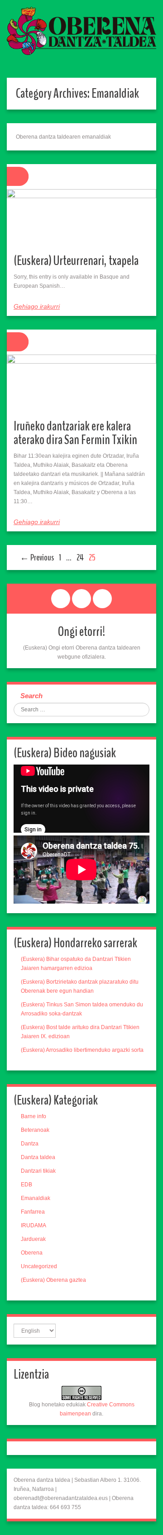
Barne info (33, 1116)
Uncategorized (39, 1266)
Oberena (32, 1253)
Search (31, 696)
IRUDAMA (33, 1225)
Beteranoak (35, 1130)
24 (80, 557)
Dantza (29, 1143)
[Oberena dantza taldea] (81, 30)
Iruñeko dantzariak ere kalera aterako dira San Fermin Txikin (75, 433)
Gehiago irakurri (37, 306)
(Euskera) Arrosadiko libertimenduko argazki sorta (82, 1050)
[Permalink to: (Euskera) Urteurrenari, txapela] (81, 218)
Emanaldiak (35, 1198)
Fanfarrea (33, 1212)
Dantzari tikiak (38, 1171)
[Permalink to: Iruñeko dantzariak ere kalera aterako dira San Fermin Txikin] (81, 384)
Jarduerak (33, 1239)
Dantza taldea (38, 1157)
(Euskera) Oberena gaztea (53, 1280)
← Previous (37, 557)
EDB (26, 1184)
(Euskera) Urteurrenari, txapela (76, 260)
